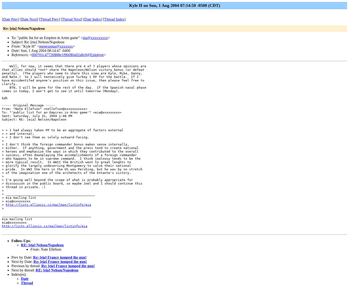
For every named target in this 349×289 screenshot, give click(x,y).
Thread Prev (49, 19)
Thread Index (114, 19)
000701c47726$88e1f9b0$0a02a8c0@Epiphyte (68, 55)
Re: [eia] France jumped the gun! (59, 257)
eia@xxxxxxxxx (95, 38)
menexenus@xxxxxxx (56, 46)
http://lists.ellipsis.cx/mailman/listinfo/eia (48, 205)
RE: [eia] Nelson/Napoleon (42, 245)
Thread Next (71, 19)
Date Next (29, 19)
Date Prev (10, 19)
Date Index (92, 19)
